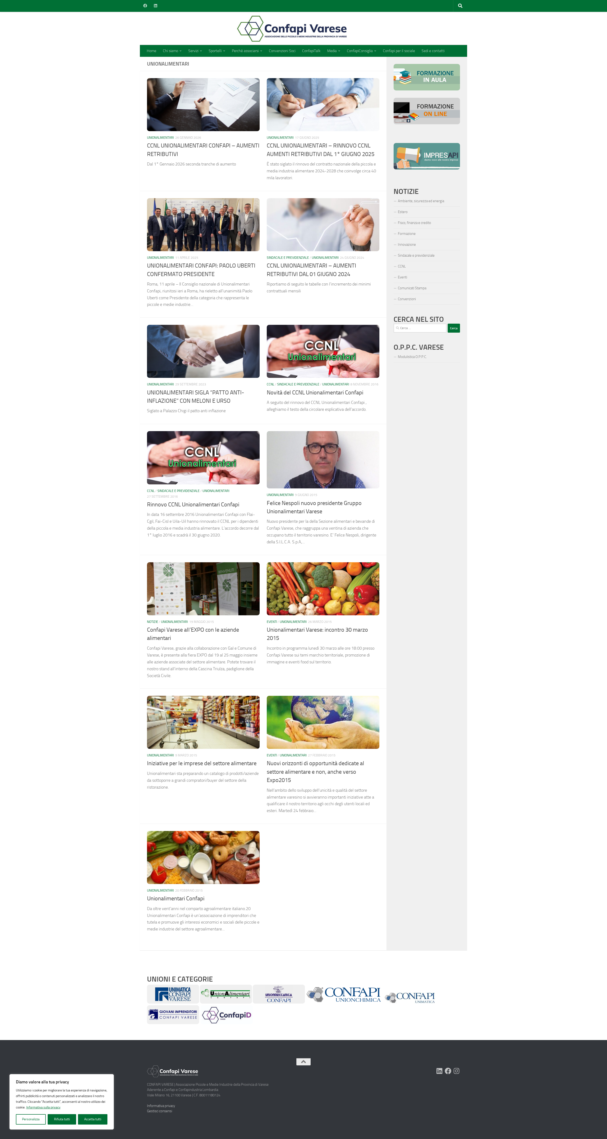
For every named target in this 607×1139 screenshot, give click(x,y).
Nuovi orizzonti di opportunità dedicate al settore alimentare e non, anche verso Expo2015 (315, 771)
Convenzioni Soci (282, 51)
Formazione (407, 234)
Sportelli (215, 51)
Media (332, 51)
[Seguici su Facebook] (448, 1071)
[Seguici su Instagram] (456, 1071)
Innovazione (407, 244)
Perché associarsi (245, 51)
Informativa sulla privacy (43, 1107)
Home (151, 51)
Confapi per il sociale (399, 51)
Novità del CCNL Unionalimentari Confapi (315, 392)
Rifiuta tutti (62, 1119)
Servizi (193, 51)
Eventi (272, 622)
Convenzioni (407, 299)
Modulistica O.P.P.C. (412, 357)
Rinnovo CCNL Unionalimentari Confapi (193, 504)
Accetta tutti (92, 1119)
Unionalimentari (160, 138)
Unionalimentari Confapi (175, 898)
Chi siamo (170, 51)
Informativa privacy (161, 1106)
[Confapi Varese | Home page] (245, 28)
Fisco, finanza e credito (414, 223)
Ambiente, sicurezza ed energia (421, 201)
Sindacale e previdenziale (288, 258)
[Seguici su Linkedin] (439, 1071)
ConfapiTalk (311, 51)
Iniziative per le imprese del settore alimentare (202, 763)
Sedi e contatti (433, 51)
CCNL (270, 384)
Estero (403, 212)
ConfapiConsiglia (360, 51)
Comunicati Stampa (412, 288)
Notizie (152, 622)
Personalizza (31, 1119)
